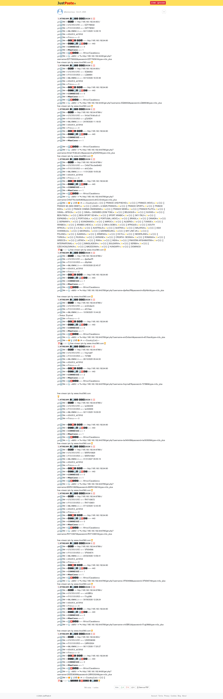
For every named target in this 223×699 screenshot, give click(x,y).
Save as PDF (144, 687)
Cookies (174, 696)
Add (154, 3)
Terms (160, 696)
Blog (179, 696)
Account (162, 3)
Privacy (166, 696)
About (184, 696)
